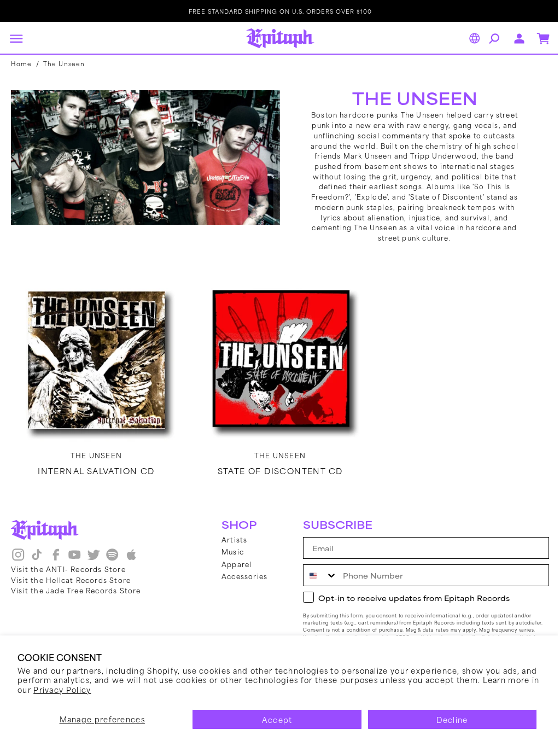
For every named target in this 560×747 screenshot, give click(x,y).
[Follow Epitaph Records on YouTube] (74, 558)
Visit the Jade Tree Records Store (76, 590)
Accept (277, 719)
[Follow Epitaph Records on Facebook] (56, 558)
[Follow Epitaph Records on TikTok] (37, 558)
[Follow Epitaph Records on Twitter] (93, 558)
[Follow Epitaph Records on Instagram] (18, 558)
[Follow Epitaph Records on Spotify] (112, 558)
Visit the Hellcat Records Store (71, 579)
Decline (452, 719)
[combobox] (312, 575)
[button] (16, 38)
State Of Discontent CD (276, 468)
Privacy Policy (62, 689)
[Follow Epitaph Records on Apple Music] (131, 558)
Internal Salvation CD (95, 468)
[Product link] (95, 358)
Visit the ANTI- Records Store (68, 568)
